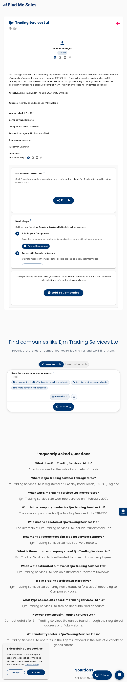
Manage (16, 672)
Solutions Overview (87, 678)
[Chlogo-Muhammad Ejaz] (69, 57)
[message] (119, 675)
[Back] (118, 23)
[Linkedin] (65, 57)
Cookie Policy (32, 664)
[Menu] (121, 5)
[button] (40, 382)
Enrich (65, 200)
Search (64, 406)
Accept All (36, 672)
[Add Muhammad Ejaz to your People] (28, 157)
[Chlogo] (15, 28)
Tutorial (104, 675)
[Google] (10, 28)
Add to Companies (38, 246)
